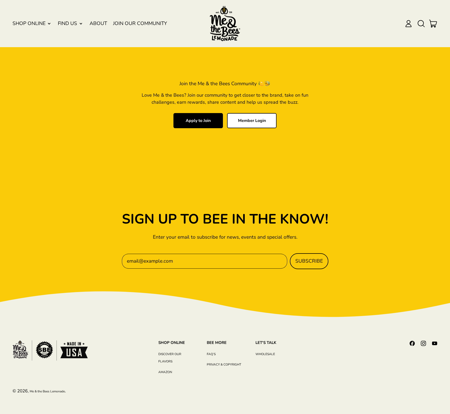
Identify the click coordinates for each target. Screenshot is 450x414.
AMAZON (165, 372)
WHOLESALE (265, 354)
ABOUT (98, 23)
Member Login (252, 120)
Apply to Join (198, 120)
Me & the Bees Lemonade (47, 391)
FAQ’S (211, 354)
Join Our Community (140, 23)
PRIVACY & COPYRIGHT (224, 364)
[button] (421, 23)
